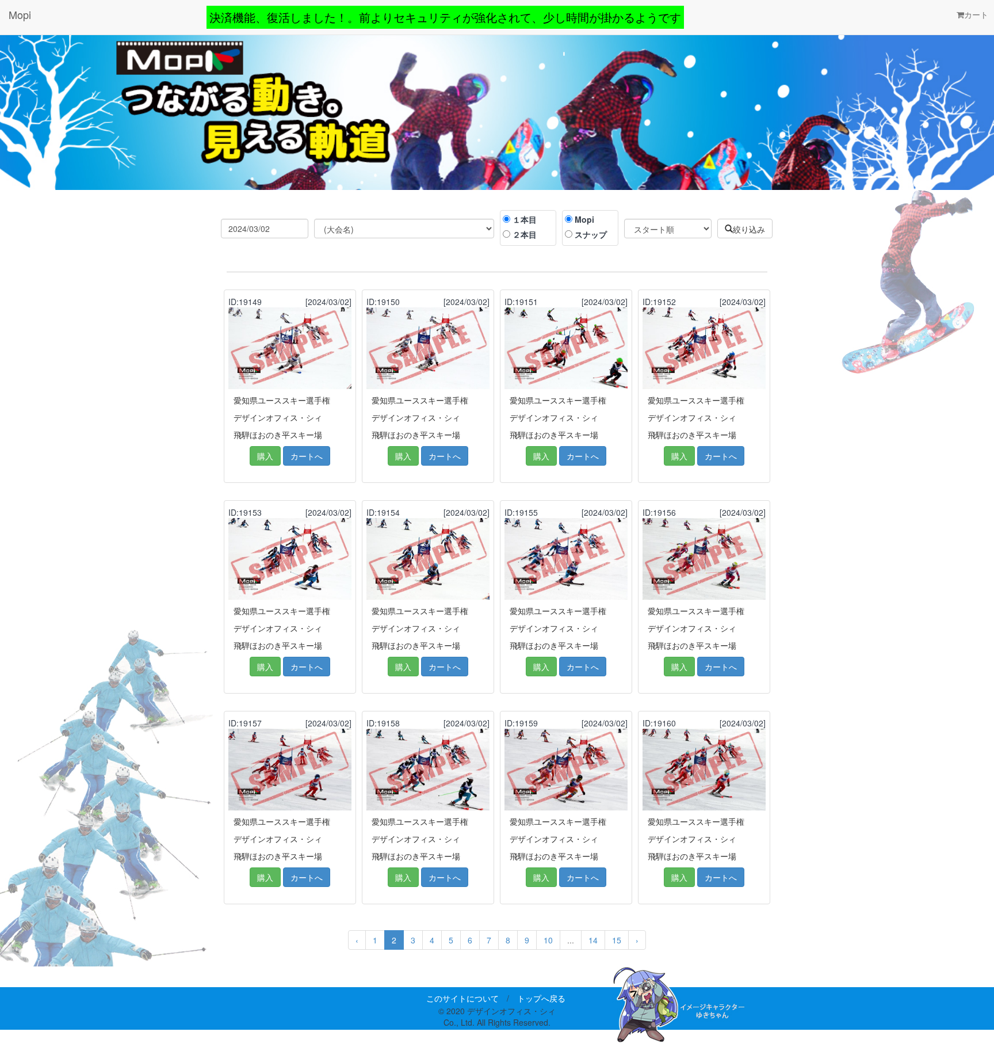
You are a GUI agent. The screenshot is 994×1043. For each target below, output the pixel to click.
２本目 (525, 234)
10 (548, 940)
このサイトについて (462, 998)
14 (593, 940)
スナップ (591, 234)
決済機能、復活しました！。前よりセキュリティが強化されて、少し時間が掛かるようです (445, 17)
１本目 (525, 219)
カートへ (306, 456)
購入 (265, 456)
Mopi (20, 14)
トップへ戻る (541, 998)
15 (616, 940)
